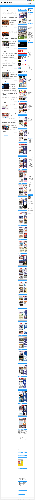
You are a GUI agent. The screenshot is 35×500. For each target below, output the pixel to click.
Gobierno (29, 81)
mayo (29, 184)
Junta (3, 71)
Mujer (28, 94)
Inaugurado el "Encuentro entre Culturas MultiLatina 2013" (9, 82)
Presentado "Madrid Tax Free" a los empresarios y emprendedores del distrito (9, 122)
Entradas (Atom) (6, 135)
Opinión (29, 109)
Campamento (29, 51)
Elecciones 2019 (30, 70)
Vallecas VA (20, 486)
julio (29, 182)
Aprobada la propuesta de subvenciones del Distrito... (31, 166)
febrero (30, 187)
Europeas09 (29, 79)
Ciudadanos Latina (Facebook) (22, 476)
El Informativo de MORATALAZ (22, 483)
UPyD (28, 130)
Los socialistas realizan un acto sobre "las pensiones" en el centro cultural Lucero (9, 38)
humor (29, 83)
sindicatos (29, 121)
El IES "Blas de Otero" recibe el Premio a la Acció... (31, 158)
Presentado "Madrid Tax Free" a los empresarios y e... (31, 179)
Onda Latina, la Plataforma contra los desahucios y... (31, 164)
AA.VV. (3, 52)
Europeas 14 (29, 78)
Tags (21, 9)
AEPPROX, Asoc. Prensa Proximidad (22, 482)
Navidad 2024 (29, 104)
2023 (29, 142)
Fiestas (29, 80)
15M (28, 43)
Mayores (29, 91)
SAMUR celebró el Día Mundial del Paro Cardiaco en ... (31, 169)
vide (28, 132)
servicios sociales (30, 120)
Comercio (29, 56)
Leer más (15, 15)
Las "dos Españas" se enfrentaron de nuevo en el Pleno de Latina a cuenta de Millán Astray (24, 72)
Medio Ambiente (30, 92)
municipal (29, 95)
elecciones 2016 (30, 69)
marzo (29, 186)
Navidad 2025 (29, 105)
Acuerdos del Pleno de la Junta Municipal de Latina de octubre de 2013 (9, 94)
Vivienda (29, 135)
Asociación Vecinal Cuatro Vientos (22, 478)
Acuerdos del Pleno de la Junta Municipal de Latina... (31, 173)
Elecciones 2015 (30, 68)
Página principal (19, 495)
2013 (29, 151)
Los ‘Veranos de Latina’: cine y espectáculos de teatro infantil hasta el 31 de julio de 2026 (24, 68)
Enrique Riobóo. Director (30, 199)
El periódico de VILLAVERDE (21, 484)
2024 (29, 141)
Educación (29, 66)
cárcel (29, 53)
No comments (7, 52)
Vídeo (28, 134)
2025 (29, 140)
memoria (29, 93)
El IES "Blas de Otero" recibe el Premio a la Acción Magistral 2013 (9, 17)
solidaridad (29, 122)
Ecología (29, 65)
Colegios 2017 (29, 55)
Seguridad (29, 118)
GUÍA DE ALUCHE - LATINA (6, 3)
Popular (19, 9)
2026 (29, 139)
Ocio (28, 108)
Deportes (29, 64)
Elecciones (29, 67)
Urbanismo (29, 131)
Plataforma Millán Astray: (24, 57)
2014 (29, 150)
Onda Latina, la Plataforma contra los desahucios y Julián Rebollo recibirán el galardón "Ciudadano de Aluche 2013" (9, 51)
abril (29, 185)
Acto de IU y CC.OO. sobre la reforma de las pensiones (8, 29)
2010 (29, 191)
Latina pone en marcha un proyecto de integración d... (30, 155)
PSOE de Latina (20, 477)
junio (29, 183)
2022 (29, 143)
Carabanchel (29, 52)
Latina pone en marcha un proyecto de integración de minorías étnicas (9, 8)
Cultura (4, 83)
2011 (29, 190)
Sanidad (5, 71)
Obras (29, 107)
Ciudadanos (29, 54)
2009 (29, 192)
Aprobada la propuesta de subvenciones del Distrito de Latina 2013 (9, 60)
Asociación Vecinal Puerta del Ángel (22, 479)
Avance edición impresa (5, 102)
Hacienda (29, 82)
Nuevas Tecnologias (30, 106)
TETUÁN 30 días (20, 485)
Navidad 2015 (29, 96)
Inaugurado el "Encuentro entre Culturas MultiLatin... (31, 171)
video (28, 133)
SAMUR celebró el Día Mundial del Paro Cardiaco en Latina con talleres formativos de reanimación (9, 70)
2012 (29, 189)
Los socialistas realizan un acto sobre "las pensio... (31, 162)
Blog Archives (25, 9)
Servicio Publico (30, 119)
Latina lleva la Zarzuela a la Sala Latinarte (8, 111)
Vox (28, 136)
